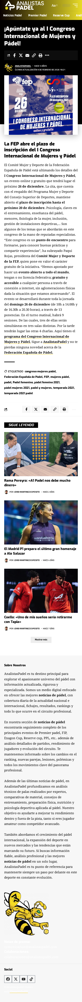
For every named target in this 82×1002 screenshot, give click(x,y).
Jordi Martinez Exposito (27, 491)
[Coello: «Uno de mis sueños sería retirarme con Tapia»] (41, 591)
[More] (47, 55)
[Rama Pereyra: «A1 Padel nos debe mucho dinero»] (41, 454)
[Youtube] (23, 979)
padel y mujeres (41, 388)
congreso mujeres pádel (40, 371)
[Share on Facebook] (14, 55)
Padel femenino (23, 382)
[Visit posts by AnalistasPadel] (8, 67)
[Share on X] (21, 55)
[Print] (40, 55)
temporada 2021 (63, 388)
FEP (46, 377)
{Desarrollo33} (19, 991)
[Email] (27, 55)
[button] (54, 5)
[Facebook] (8, 979)
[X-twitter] (16, 979)
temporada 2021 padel (18, 393)
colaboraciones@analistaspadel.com (31, 957)
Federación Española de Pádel (23, 377)
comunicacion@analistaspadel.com (30, 947)
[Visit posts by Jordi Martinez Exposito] (6, 492)
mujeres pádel (59, 377)
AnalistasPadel (23, 65)
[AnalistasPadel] (24, 5)
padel (7, 382)
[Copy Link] (34, 55)
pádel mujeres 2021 (16, 388)
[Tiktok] (31, 979)
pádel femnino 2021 (47, 382)
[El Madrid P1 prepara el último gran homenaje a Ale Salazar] (41, 522)
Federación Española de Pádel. (28, 352)
